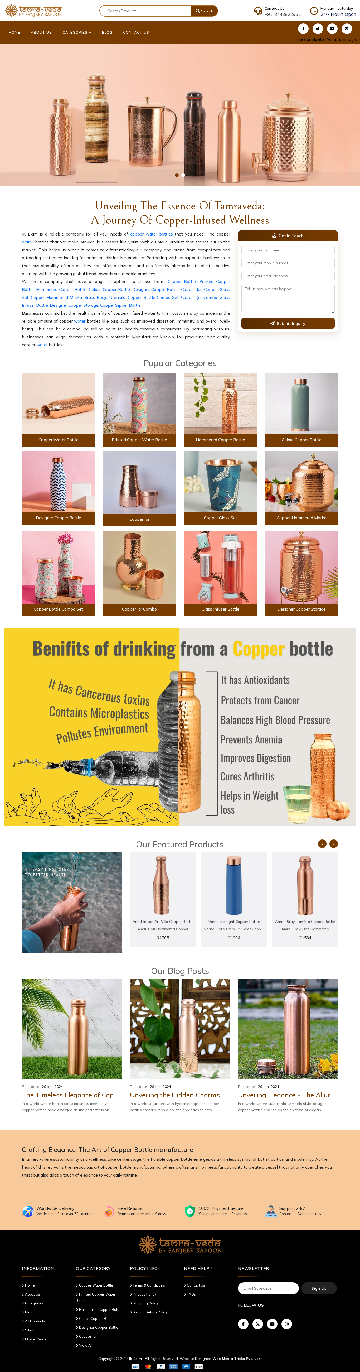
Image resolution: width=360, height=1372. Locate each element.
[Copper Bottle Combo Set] (58, 566)
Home (14, 32)
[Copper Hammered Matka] (301, 481)
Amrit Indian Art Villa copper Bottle (163, 921)
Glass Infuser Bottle (220, 609)
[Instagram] (347, 28)
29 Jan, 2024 (52, 1086)
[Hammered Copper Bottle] (220, 403)
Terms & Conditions (148, 1285)
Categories (75, 32)
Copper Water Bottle (58, 439)
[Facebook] (303, 28)
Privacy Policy (144, 1294)
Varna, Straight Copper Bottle (234, 921)
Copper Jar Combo (199, 297)
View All (85, 1345)
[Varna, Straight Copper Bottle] (234, 885)
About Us (41, 32)
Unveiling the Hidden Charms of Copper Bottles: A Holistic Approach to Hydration (180, 1095)
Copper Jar (191, 289)
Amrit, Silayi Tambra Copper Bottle (305, 921)
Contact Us (136, 32)
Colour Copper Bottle (109, 289)
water (27, 241)
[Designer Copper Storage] (301, 566)
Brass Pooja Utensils (104, 297)
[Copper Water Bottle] (58, 403)
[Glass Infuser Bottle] (220, 566)
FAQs (191, 1294)
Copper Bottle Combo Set (153, 297)
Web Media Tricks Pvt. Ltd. (237, 1358)
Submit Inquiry (291, 323)
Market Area (35, 1339)
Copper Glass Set (220, 517)
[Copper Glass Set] (220, 481)
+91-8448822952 (283, 14)
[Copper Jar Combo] (139, 566)
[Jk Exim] (33, 10)
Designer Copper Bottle (155, 289)
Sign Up (319, 1288)
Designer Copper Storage (74, 305)
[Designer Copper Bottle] (58, 481)
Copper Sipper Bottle (120, 305)
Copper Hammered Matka (56, 297)
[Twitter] (318, 28)
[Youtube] (332, 28)
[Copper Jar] (139, 482)
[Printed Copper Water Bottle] (139, 403)
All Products (34, 1321)
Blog (107, 32)
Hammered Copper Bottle (61, 289)
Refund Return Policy (150, 1312)
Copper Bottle (182, 281)
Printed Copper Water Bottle (139, 439)
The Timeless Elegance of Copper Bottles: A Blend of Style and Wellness (72, 1095)
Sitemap (31, 1330)
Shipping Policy (145, 1303)
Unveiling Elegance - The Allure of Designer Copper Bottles (288, 1095)
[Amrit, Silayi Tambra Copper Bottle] (305, 885)
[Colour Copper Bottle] (301, 403)
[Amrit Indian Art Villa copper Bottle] (163, 885)
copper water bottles (151, 234)
